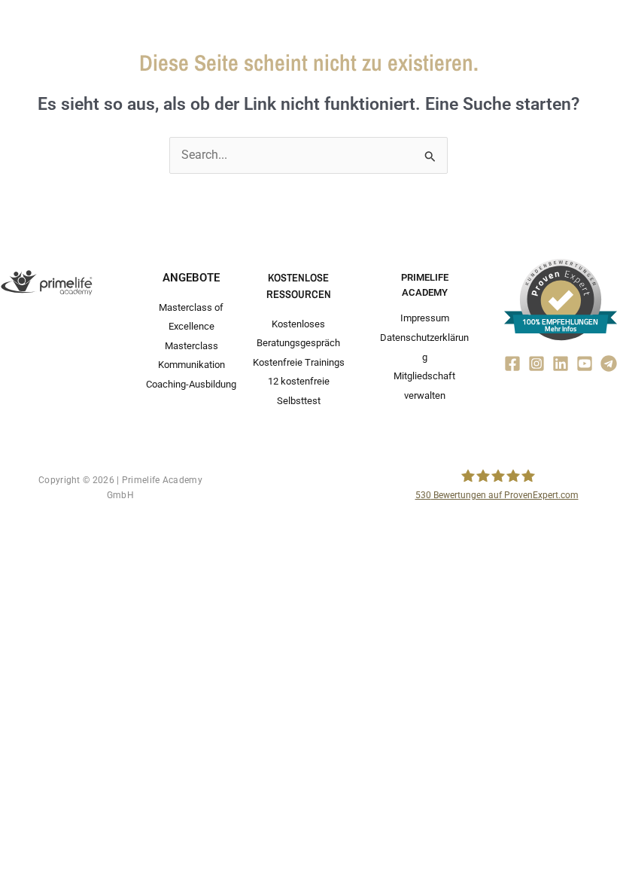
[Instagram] (536, 363)
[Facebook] (512, 363)
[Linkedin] (560, 363)
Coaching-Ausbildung (191, 384)
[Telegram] (608, 363)
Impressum (424, 318)
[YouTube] (584, 363)
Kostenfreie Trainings (299, 362)
